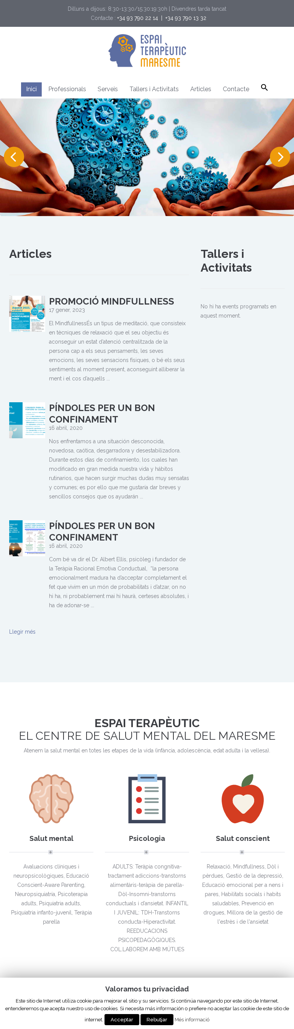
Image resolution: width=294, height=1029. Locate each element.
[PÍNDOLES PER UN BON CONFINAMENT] (27, 420)
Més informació (192, 1019)
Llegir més (22, 632)
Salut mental (51, 838)
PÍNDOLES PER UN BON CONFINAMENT (102, 413)
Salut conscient (243, 838)
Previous (14, 157)
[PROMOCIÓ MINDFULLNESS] (27, 313)
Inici (31, 89)
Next (280, 157)
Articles (200, 89)
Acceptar (122, 1019)
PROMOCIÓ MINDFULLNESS (111, 301)
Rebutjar (157, 1019)
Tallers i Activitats (154, 89)
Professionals (67, 89)
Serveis (108, 89)
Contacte (236, 89)
